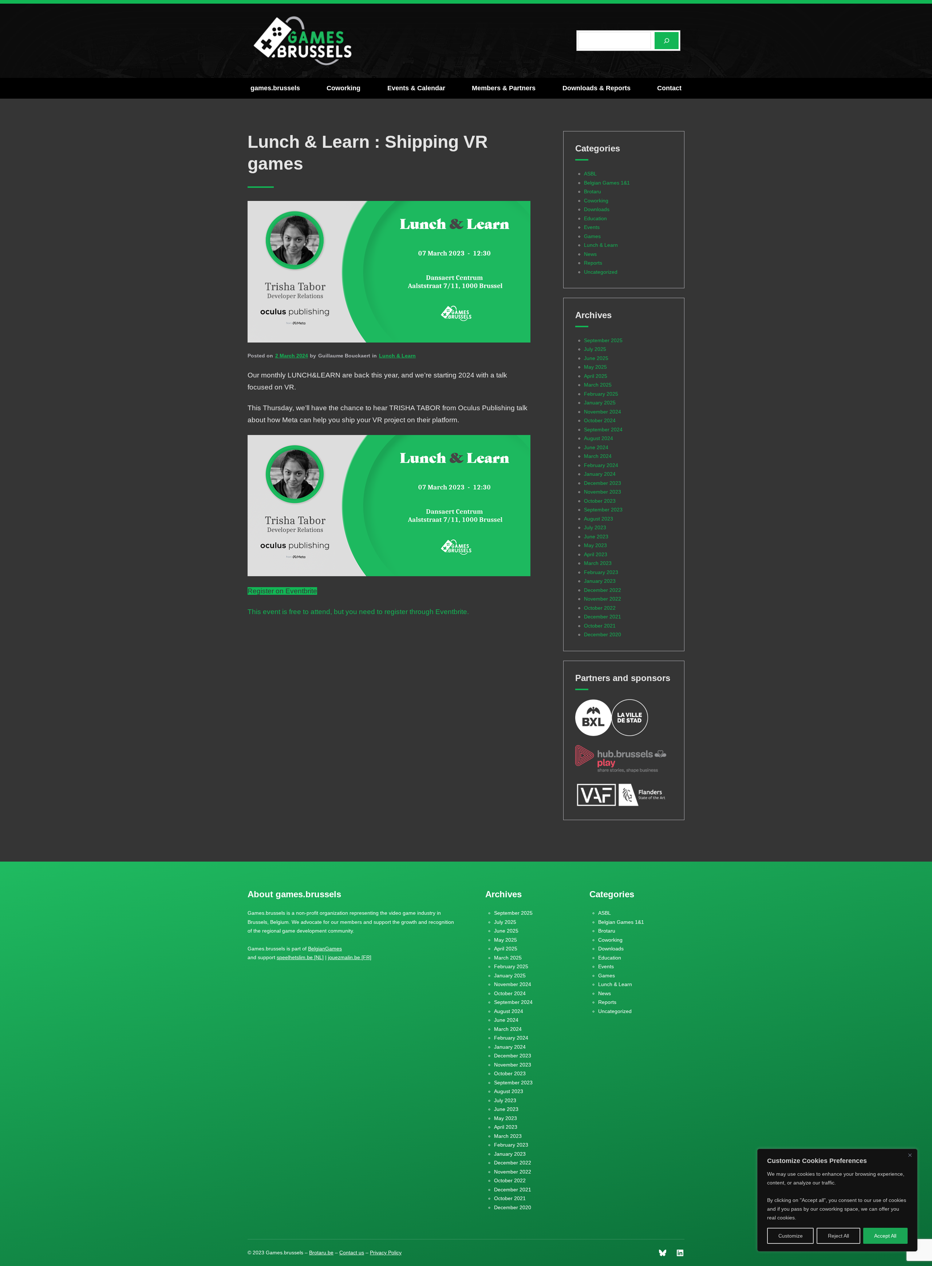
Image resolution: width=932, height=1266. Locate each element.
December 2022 (602, 590)
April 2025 (595, 376)
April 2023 (595, 554)
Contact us (351, 1252)
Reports (593, 263)
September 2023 (603, 510)
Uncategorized (600, 272)
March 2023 (598, 563)
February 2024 (601, 465)
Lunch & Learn (397, 356)
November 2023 (602, 492)
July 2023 (595, 527)
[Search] (667, 40)
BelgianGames (325, 949)
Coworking (596, 200)
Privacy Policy (386, 1252)
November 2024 (602, 412)
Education (595, 218)
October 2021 (600, 626)
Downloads (596, 209)
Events (592, 227)
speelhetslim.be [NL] (300, 957)
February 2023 (601, 572)
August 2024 (598, 438)
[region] (837, 1200)
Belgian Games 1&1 (607, 183)
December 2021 (602, 617)
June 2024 (596, 447)
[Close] (909, 1155)
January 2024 (600, 474)
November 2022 (602, 599)
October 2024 (600, 420)
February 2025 (601, 394)
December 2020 (602, 634)
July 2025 (595, 349)
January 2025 (600, 402)
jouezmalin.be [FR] (349, 957)
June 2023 (596, 536)
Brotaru (592, 191)
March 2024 (598, 456)
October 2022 (600, 608)
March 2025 (598, 385)
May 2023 (595, 545)
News (590, 254)
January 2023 (600, 581)
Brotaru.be (321, 1252)
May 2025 (595, 367)
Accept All (885, 1236)
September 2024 (603, 429)
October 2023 (600, 501)
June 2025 (596, 358)
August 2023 (598, 519)
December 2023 (602, 483)
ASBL (590, 174)
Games (592, 236)
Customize (790, 1236)
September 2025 (603, 340)
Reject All (838, 1236)
